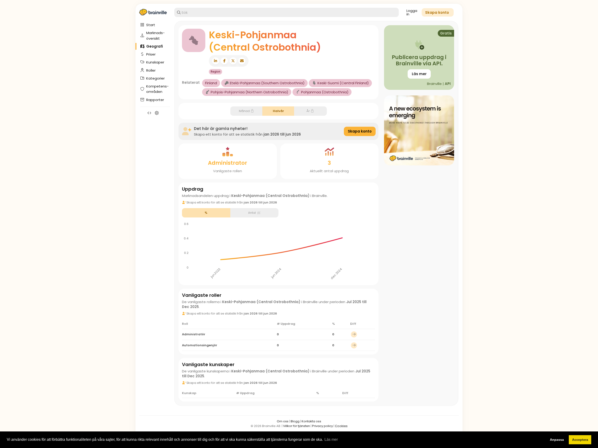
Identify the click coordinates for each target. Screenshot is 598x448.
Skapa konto (360, 131)
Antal (252, 212)
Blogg (295, 421)
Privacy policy (322, 426)
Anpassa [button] (557, 439)
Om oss (282, 421)
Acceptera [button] (580, 439)
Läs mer (419, 73)
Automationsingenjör (199, 345)
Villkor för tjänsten (296, 426)
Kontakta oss (311, 421)
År (308, 111)
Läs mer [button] (331, 439)
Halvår (278, 111)
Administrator (227, 163)
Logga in (411, 12)
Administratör (193, 334)
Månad (244, 111)
